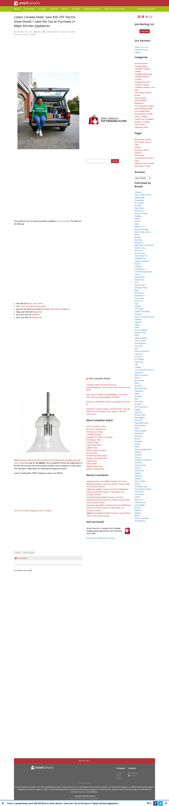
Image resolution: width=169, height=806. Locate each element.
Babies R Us (140, 227)
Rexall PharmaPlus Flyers (97, 456)
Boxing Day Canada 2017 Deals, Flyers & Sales (143, 142)
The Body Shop (141, 486)
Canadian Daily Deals (143, 74)
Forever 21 (139, 301)
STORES (76, 8)
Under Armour (140, 502)
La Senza (138, 356)
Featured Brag (140, 98)
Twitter (133, 775)
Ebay (137, 290)
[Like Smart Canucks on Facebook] (143, 16)
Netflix (137, 394)
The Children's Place (143, 489)
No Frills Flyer (92, 453)
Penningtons (140, 417)
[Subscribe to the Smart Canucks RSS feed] (147, 16)
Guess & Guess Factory (144, 317)
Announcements (141, 63)
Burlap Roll (37, 312)
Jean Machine (140, 343)
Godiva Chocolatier (142, 311)
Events (137, 95)
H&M (137, 327)
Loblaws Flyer (92, 448)
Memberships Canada (144, 114)
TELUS (138, 484)
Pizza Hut (139, 420)
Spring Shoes (91, 464)
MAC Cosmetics (141, 375)
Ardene (137, 219)
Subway (138, 478)
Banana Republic (141, 229)
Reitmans (138, 436)
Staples (138, 473)
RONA (137, 444)
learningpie (90, 505)
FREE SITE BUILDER (114, 8)
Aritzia (137, 221)
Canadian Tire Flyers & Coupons (99, 437)
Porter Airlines (140, 425)
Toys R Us (139, 500)
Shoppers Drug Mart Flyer (96, 458)
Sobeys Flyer (91, 461)
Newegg (138, 396)
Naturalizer (139, 391)
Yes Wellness (140, 521)
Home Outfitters (141, 330)
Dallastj (89, 489)
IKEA (137, 335)
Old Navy (138, 412)
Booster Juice (140, 248)
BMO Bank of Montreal (144, 245)
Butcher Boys (140, 253)
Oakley (137, 409)
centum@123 (91, 497)
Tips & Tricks (140, 124)
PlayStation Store (142, 423)
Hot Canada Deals (99, 378)
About (118, 775)
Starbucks (139, 476)
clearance (35, 315)
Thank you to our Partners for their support (141, 49)
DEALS (64, 8)
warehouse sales (141, 127)
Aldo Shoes (139, 208)
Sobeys (138, 468)
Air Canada (139, 203)
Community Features (143, 93)
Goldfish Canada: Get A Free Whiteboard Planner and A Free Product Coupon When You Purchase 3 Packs (108, 484)
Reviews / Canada (142, 122)
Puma (137, 428)
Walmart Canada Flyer (95, 469)
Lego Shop (139, 362)
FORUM (54, 8)
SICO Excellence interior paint (33, 306)
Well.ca (138, 515)
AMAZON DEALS (92, 8)
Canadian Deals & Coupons (56, 32)
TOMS (137, 497)
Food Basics (140, 295)
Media (118, 778)
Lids (136, 364)
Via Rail (138, 508)
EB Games (139, 293)
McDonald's (139, 380)
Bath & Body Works (143, 232)
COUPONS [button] (29, 8)
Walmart (138, 510)
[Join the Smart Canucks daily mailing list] (150, 16)
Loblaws (138, 367)
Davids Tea (139, 280)
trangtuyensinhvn (93, 481)
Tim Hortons (140, 494)
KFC (136, 349)
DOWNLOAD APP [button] (146, 8)
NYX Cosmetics (141, 407)
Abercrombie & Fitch (143, 195)
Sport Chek (139, 470)
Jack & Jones (140, 341)
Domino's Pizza (141, 288)
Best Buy (138, 240)
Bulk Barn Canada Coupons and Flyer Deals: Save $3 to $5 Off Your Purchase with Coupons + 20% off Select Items (108, 411)
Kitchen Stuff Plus (142, 351)
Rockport (138, 441)
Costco (137, 274)
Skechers (138, 463)
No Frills (138, 404)
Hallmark (138, 319)
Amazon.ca (139, 211)
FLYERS (42, 8)
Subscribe (144, 31)
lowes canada (28, 552)
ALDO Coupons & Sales (96, 426)
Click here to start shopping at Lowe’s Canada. (32, 511)
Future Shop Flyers (94, 445)
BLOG (17, 8)
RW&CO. (138, 452)
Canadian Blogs (141, 66)
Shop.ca (138, 457)
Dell (136, 282)
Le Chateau (139, 359)
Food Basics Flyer (93, 440)
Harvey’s (138, 322)
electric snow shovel (34, 303)
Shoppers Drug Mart (143, 460)
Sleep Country (140, 465)
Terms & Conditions (78, 798)
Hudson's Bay (140, 333)
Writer (38, 32)
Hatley (137, 325)
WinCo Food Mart (142, 518)
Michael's (138, 386)
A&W (137, 224)
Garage (138, 306)
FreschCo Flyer (92, 442)
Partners (138, 153)
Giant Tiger (139, 309)
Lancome (138, 354)
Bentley (138, 237)
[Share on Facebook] (155, 803)
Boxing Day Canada (94, 432)
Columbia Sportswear (143, 272)
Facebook (133, 773)
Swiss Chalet (140, 481)
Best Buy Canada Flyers (96, 429)
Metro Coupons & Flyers (96, 450)
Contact (138, 147)
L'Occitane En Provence (144, 370)
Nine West (139, 402)
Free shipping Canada (143, 109)
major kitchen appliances (60, 309)
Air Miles (138, 205)
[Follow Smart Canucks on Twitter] (139, 16)
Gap (136, 304)
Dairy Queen (140, 277)
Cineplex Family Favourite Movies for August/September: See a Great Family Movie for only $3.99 (108, 387)
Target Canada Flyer (94, 466)
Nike (136, 399)
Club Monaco (140, 269)
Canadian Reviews (94, 434)
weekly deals (37, 317)
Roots (137, 447)
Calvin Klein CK (141, 256)
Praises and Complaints (144, 119)
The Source (139, 492)
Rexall (137, 439)
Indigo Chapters (141, 338)
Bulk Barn (139, 250)
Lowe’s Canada (63, 221)
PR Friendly (139, 155)
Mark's (137, 378)
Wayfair (138, 513)
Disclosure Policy (142, 150)
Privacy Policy (93, 798)
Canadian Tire (140, 258)
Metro (137, 383)
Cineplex (138, 266)
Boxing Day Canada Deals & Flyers (100, 538)
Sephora (138, 455)
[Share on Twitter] (160, 803)
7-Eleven (138, 192)
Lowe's (18, 552)
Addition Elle (140, 197)
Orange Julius (140, 415)
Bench (137, 235)
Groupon (138, 314)
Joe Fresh (139, 346)
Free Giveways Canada (144, 106)
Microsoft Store (141, 388)
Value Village (140, 505)
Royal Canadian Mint (143, 449)
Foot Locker (139, 298)
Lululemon (139, 372)
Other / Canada (141, 116)
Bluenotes (139, 243)
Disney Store (140, 285)
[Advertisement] (84, 12)
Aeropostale (139, 200)
